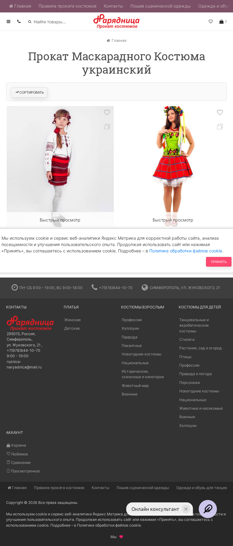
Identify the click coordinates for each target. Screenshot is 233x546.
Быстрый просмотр (60, 219)
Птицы (185, 357)
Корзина (18, 445)
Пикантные (132, 345)
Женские (72, 320)
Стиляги (186, 339)
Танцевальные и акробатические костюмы (194, 325)
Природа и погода (195, 373)
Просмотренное (25, 471)
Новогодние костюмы (141, 354)
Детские (72, 328)
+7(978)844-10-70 (116, 287)
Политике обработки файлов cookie (185, 250)
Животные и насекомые (201, 408)
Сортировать (31, 92)
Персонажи (189, 382)
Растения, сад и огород (200, 348)
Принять (219, 262)
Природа (129, 337)
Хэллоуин (130, 328)
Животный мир (135, 385)
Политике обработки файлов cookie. (109, 525)
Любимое (19, 454)
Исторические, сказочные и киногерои (143, 374)
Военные (129, 394)
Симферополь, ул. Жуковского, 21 (185, 287)
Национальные (135, 363)
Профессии (132, 320)
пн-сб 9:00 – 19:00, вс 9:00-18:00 (51, 287)
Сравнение (20, 462)
